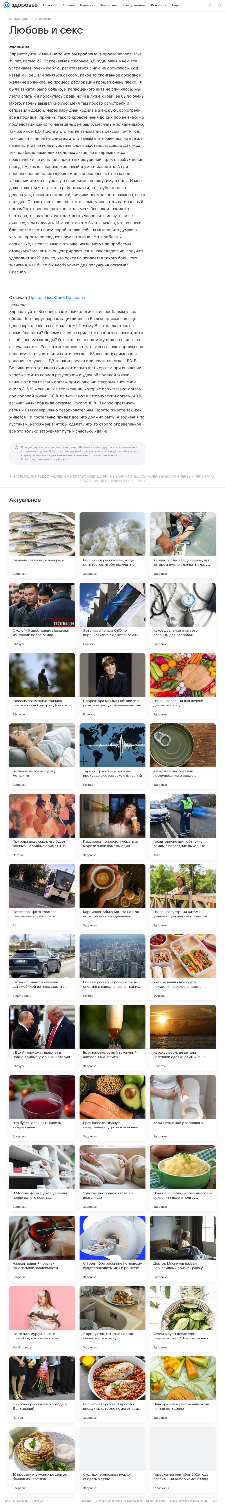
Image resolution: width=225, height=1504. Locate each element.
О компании (20, 1500)
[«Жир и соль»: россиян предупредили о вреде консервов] (183, 756)
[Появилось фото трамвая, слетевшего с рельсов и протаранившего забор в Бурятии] (42, 897)
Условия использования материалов (119, 1500)
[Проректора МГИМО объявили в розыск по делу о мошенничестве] (112, 686)
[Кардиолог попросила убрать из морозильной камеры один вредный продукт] (112, 827)
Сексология (43, 18)
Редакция (86, 1500)
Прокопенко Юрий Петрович (57, 297)
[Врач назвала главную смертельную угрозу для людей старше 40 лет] (112, 1108)
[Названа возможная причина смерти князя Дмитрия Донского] (42, 686)
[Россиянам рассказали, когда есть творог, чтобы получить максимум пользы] (112, 545)
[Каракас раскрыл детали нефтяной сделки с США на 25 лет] (183, 1038)
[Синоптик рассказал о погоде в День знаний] (42, 1389)
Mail (7, 1500)
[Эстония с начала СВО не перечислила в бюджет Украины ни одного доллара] (112, 616)
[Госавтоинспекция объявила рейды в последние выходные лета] (183, 827)
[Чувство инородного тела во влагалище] (112, 1178)
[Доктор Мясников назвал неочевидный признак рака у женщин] (183, 1249)
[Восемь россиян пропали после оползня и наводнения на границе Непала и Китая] (112, 967)
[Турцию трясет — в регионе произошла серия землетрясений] (112, 756)
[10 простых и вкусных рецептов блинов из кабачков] (42, 1460)
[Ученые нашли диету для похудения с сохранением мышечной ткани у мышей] (183, 967)
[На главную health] (24, 5)
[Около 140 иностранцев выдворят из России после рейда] (42, 616)
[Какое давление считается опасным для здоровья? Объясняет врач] (183, 616)
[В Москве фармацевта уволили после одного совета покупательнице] (42, 1178)
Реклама (37, 1500)
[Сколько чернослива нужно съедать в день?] (112, 1460)
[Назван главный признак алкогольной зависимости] (42, 1249)
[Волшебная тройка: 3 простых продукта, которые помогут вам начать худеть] (112, 1389)
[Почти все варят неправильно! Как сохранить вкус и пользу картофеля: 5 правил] (183, 1178)
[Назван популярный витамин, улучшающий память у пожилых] (183, 897)
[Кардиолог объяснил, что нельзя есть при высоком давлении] (112, 897)
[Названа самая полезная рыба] (42, 545)
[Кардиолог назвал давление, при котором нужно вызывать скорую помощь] (183, 545)
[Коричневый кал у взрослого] (183, 1108)
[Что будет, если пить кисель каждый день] (42, 1108)
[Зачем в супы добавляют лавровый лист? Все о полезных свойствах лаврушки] (183, 1319)
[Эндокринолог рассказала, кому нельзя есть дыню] (183, 1389)
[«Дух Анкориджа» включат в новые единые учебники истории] (42, 1038)
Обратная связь (156, 1500)
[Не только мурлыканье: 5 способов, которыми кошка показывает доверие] (42, 1319)
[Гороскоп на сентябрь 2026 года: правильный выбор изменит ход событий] (183, 1460)
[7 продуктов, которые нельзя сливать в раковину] (112, 1319)
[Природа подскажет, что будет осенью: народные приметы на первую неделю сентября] (42, 827)
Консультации (19, 18)
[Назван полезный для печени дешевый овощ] (183, 686)
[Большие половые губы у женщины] (42, 756)
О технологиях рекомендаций (189, 1500)
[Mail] (7, 5)
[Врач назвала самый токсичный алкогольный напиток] (112, 1038)
